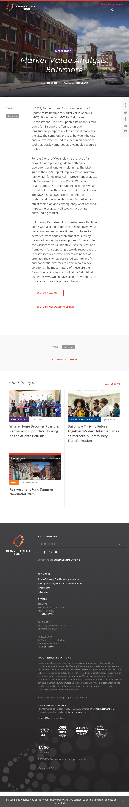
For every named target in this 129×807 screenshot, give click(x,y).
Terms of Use (44, 718)
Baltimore (12, 116)
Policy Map (43, 592)
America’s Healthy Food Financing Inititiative (58, 579)
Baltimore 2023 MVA (47, 292)
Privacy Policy (59, 718)
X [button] (123, 801)
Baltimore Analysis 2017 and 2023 (55, 307)
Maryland (82, 83)
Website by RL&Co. (46, 768)
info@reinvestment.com (55, 705)
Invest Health (44, 587)
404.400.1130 (47, 614)
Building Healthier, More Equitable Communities (60, 583)
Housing (52, 83)
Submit (119, 544)
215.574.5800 (47, 646)
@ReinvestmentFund (67, 560)
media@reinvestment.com (74, 712)
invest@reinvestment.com (102, 708)
